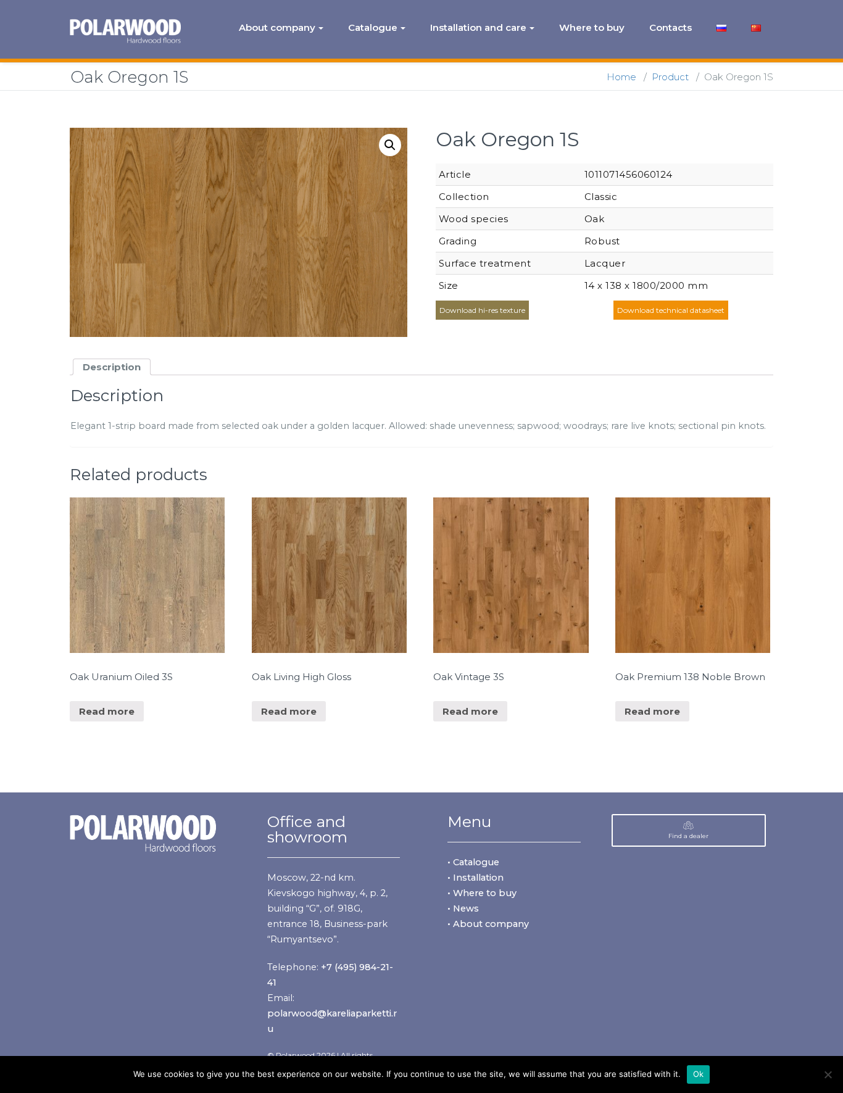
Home (621, 77)
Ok (698, 1074)
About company (277, 27)
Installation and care (478, 27)
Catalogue (372, 27)
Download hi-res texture (482, 310)
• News (463, 908)
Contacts (670, 27)
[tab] (112, 367)
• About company (488, 923)
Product (670, 77)
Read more (107, 711)
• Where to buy (482, 893)
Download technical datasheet (671, 310)
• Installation (475, 877)
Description (112, 367)
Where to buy (592, 27)
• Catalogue (473, 862)
